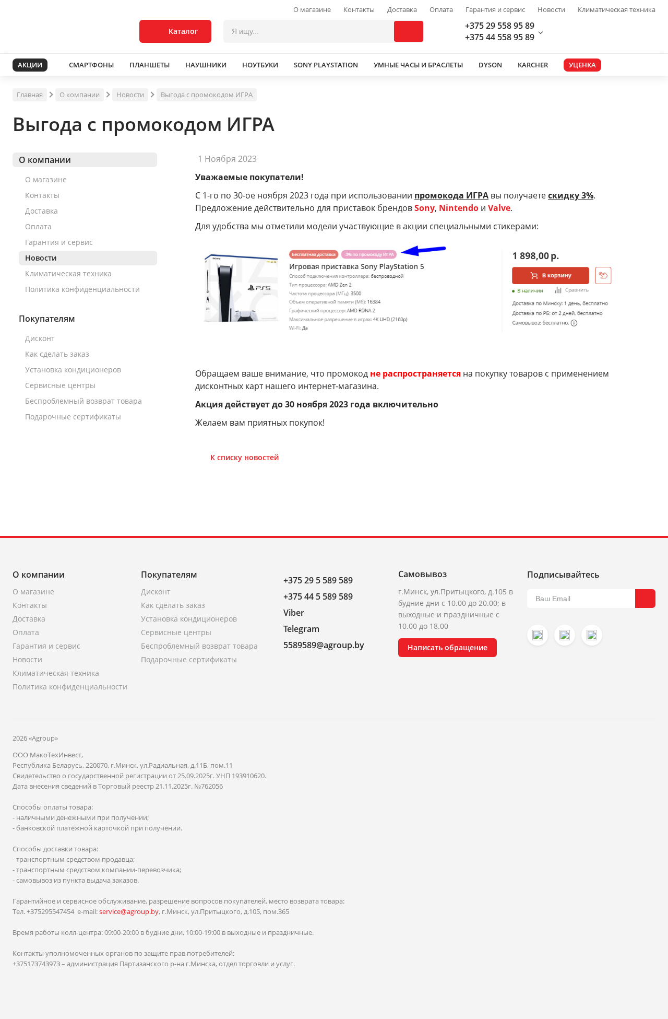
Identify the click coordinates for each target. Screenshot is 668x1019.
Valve (499, 208)
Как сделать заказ (57, 354)
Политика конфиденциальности (82, 289)
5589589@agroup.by (323, 645)
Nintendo (459, 208)
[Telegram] (591, 635)
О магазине (312, 9)
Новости (551, 9)
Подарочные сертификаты (73, 416)
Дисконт (40, 338)
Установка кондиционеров (73, 369)
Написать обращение (447, 647)
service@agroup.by (129, 911)
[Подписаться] (645, 598)
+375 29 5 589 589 (318, 580)
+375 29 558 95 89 (499, 25)
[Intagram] (537, 635)
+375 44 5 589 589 (318, 596)
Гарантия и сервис (495, 9)
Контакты (359, 9)
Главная (30, 94)
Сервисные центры (60, 385)
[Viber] (564, 635)
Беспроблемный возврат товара (83, 401)
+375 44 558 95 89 (499, 37)
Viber (293, 612)
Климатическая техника (616, 9)
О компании (79, 94)
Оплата (441, 9)
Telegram (301, 629)
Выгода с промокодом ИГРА (207, 94)
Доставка (402, 9)
